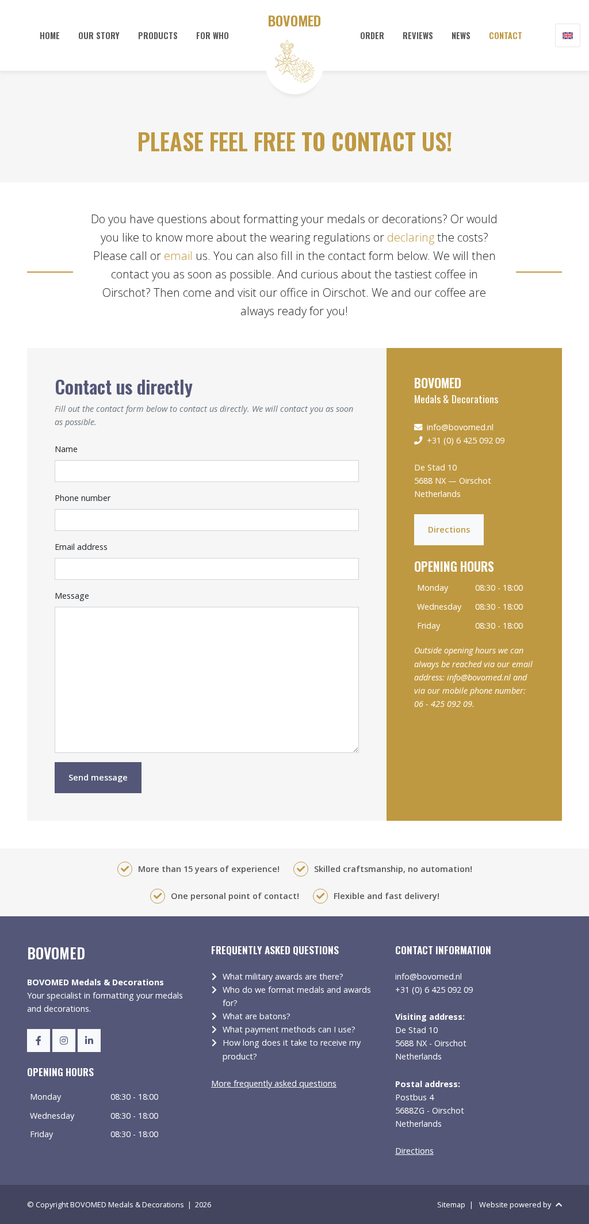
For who (212, 35)
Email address (81, 546)
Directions (449, 529)
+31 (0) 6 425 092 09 (465, 440)
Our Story (99, 35)
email (178, 255)
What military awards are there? (283, 976)
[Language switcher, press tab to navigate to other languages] (567, 35)
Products (158, 35)
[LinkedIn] (89, 1040)
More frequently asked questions (273, 1083)
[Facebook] (38, 1040)
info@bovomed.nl (460, 427)
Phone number (82, 497)
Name (66, 448)
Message (72, 595)
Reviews (418, 35)
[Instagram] (63, 1040)
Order (372, 35)
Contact (505, 35)
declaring (410, 237)
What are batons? (256, 1016)
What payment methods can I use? (289, 1029)
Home (50, 35)
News (461, 35)
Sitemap (451, 1204)
